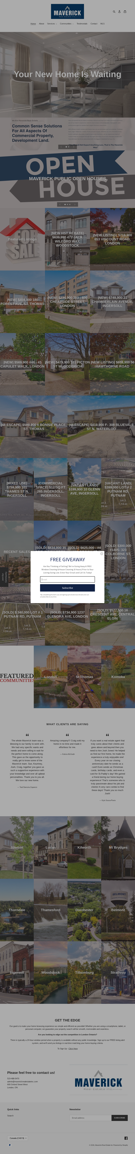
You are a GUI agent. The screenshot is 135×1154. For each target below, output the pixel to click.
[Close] (101, 553)
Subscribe (67, 587)
